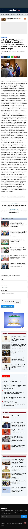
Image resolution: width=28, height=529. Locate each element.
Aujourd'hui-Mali (14, 426)
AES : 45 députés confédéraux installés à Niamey (17, 240)
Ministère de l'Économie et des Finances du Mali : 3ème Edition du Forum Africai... (14, 211)
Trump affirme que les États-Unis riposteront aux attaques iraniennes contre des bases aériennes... (14, 404)
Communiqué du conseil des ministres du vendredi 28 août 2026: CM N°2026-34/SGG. (18, 475)
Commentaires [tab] (4, 275)
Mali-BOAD (9, 196)
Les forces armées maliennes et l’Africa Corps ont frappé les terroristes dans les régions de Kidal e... (18, 489)
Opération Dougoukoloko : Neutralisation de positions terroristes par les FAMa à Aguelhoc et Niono (15, 387)
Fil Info (2, 14)
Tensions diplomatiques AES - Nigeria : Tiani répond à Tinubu (18, 248)
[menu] (1, 10)
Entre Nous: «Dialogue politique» (17, 430)
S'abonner (24, 516)
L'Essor (12, 341)
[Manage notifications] (25, 523)
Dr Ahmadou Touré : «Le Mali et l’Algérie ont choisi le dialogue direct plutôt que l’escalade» (18, 338)
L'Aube (11, 250)
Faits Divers (13, 14)
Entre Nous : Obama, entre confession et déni (18, 446)
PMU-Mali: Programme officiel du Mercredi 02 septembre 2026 (14, 398)
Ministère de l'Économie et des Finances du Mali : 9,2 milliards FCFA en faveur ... (14, 206)
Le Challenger (13, 432)
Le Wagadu (12, 266)
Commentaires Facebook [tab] (14, 275)
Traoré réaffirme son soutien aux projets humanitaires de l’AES (18, 256)
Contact (2, 525)
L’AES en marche (15, 415)
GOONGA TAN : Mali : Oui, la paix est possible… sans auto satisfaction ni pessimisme (18, 424)
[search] (26, 10)
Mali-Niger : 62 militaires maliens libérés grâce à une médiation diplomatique (18, 461)
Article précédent (15, 203)
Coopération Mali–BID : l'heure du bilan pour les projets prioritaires (18, 264)
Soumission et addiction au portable (18, 351)
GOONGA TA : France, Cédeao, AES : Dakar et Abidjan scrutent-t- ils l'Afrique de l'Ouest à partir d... (18, 439)
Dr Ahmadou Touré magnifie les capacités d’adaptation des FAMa (18, 366)
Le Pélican (13, 360)
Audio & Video (20, 14)
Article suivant (13, 209)
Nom (2, 279)
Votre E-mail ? (4, 285)
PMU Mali (7, 14)
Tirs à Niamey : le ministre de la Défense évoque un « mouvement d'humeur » (18, 468)
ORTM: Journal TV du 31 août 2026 (12, 381)
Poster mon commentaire (7, 306)
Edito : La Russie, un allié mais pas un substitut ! (17, 358)
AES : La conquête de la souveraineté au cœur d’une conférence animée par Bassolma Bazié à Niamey (18, 224)
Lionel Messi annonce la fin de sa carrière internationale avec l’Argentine (14, 393)
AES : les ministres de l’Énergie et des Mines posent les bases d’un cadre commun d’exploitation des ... (18, 233)
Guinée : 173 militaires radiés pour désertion (18, 481)
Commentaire (4, 290)
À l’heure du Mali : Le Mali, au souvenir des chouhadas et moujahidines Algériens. (18, 345)
